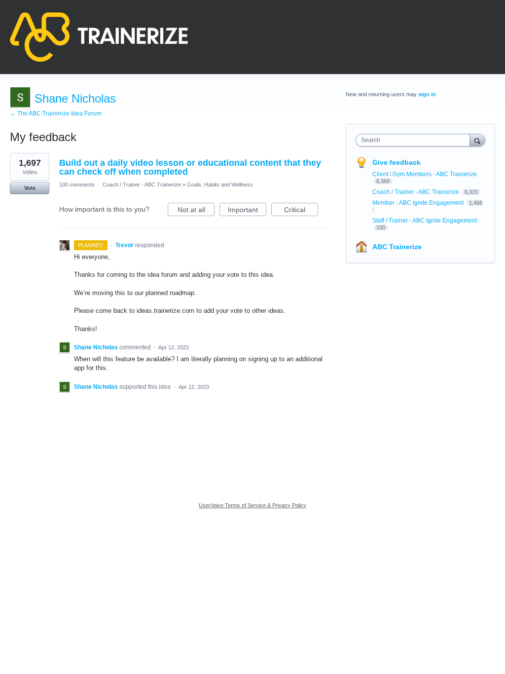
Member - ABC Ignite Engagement (418, 202)
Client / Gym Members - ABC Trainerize (424, 174)
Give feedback (396, 162)
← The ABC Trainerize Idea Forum (56, 113)
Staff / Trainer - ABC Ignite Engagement (424, 220)
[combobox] (415, 140)
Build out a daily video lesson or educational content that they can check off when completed (190, 167)
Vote (30, 188)
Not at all (196, 211)
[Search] (477, 140)
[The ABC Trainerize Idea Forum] (99, 37)
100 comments (77, 184)
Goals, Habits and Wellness (220, 184)
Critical (301, 211)
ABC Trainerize (397, 247)
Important (247, 211)
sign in (427, 94)
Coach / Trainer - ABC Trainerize (142, 184)
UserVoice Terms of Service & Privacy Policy (252, 505)
